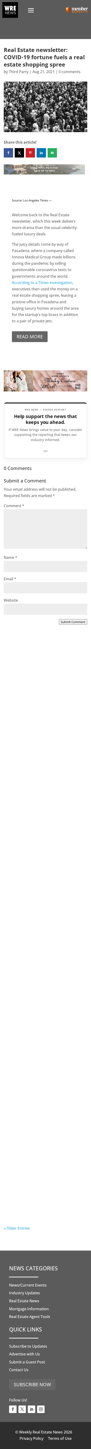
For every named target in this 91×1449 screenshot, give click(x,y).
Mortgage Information (29, 1308)
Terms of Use (60, 1438)
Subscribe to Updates (28, 1346)
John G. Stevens (27, 822)
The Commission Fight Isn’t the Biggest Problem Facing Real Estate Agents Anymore (45, 808)
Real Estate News (24, 1300)
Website (11, 600)
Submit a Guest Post (27, 1362)
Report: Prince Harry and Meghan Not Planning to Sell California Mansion (43, 1002)
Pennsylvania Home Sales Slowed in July (43, 1193)
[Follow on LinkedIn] (31, 1409)
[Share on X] (19, 153)
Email (10, 578)
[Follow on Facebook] (13, 1409)
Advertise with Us (24, 1354)
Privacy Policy (31, 1438)
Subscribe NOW (32, 1384)
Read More (30, 336)
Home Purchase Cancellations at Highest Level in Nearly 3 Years (42, 1096)
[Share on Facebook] (8, 153)
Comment (14, 505)
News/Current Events (28, 1285)
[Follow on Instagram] (41, 1409)
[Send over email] (52, 153)
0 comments (69, 71)
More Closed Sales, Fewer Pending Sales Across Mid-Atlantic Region (44, 709)
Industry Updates (24, 1292)
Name (10, 557)
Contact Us (18, 1369)
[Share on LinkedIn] (41, 153)
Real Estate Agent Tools (29, 1316)
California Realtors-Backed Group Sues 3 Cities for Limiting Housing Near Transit (43, 905)
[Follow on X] (22, 1409)
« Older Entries (17, 1228)
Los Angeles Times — (37, 200)
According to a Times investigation (42, 282)
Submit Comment (73, 622)
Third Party (18, 71)
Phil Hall (21, 725)
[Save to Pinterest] (30, 153)
